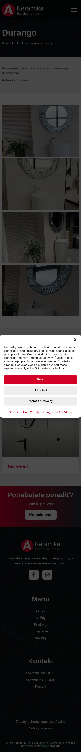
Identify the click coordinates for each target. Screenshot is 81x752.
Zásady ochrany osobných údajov (51, 412)
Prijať (40, 379)
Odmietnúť (40, 390)
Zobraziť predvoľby (40, 401)
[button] (75, 340)
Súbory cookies (18, 412)
